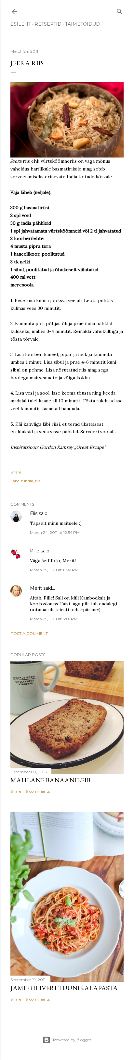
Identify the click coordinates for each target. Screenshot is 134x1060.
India (28, 480)
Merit (36, 588)
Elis (33, 513)
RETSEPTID (47, 24)
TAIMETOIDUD (82, 24)
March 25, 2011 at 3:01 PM (53, 618)
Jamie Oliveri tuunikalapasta (64, 988)
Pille (34, 551)
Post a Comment (29, 633)
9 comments (38, 791)
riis (37, 480)
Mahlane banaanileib (50, 780)
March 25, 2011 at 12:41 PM (54, 569)
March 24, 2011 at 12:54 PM (55, 532)
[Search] (120, 10)
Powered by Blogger (72, 1039)
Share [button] (15, 472)
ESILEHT (20, 24)
